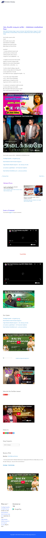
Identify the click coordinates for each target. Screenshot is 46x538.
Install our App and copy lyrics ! (21, 358)
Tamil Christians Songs (10, 31)
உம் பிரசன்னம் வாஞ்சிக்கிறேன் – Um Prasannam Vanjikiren (15, 167)
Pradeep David (27, 32)
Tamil (4, 31)
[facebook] (8, 433)
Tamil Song (35, 32)
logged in (11, 212)
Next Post (42, 176)
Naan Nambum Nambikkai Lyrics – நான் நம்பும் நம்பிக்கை (15, 170)
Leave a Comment (20, 31)
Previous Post (4, 176)
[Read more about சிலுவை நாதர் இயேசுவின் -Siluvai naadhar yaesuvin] (33, 190)
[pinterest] (12, 433)
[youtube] (4, 433)
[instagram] (10, 433)
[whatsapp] (6, 433)
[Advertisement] (23, 12)
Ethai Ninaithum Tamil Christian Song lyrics (12, 161)
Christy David (20, 32)
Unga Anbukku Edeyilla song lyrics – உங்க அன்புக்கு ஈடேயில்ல (15, 164)
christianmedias (13, 32)
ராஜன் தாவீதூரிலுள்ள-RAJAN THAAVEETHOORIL (11, 187)
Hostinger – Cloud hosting (8, 465)
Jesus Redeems (33, 200)
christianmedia (6, 32)
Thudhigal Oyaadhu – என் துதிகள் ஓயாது (11, 158)
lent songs (39, 200)
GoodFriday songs (27, 200)
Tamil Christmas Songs (8, 190)
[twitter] (14, 433)
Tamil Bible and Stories (13, 456)
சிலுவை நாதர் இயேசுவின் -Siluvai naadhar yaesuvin (31, 198)
